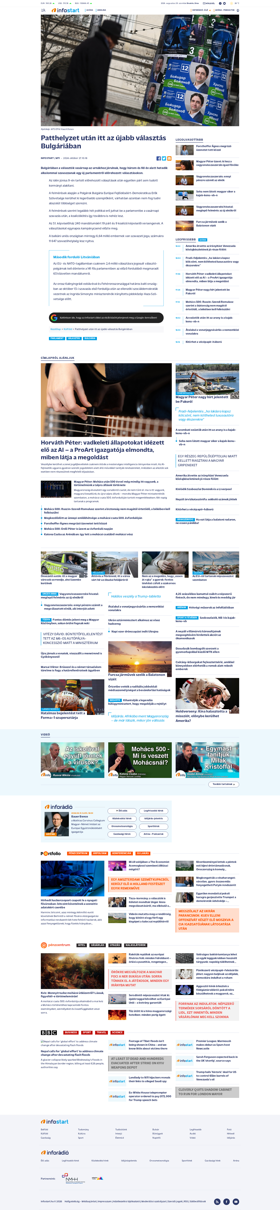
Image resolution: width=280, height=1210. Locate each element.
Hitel (81, 945)
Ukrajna (101, 10)
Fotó (229, 1130)
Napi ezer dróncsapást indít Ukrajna (134, 631)
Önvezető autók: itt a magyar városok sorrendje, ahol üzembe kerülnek (61, 580)
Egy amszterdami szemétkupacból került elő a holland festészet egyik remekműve (140, 884)
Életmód (119, 1138)
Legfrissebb (195, 1130)
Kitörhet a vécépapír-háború (194, 509)
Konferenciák (121, 853)
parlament (57, 338)
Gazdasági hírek (212, 1161)
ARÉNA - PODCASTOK (224, 10)
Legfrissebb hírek (70, 1161)
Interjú (118, 1134)
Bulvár (155, 1130)
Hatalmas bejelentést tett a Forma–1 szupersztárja (63, 716)
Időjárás (231, 1138)
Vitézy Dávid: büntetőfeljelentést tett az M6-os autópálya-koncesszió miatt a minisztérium (73, 639)
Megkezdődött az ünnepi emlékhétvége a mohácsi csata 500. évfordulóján (93, 518)
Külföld (68, 329)
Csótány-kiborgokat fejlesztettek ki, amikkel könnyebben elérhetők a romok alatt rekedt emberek (205, 666)
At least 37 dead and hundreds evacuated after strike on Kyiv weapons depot (137, 1063)
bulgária (90, 338)
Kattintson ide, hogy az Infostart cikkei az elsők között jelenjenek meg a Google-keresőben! (108, 318)
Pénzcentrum (78, 853)
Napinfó (156, 1138)
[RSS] (217, 1201)
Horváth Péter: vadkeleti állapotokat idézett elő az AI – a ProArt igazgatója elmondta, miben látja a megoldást (102, 450)
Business (71, 1032)
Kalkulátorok (136, 945)
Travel (101, 1032)
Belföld (44, 1130)
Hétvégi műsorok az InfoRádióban (211, 607)
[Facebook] (226, 1201)
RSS (186, 1201)
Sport (87, 1032)
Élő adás (123, 811)
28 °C (236, 3)
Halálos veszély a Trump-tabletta (136, 596)
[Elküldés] (169, 158)
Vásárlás (97, 945)
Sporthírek (187, 1161)
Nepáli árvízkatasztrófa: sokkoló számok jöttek (206, 499)
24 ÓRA (202, 240)
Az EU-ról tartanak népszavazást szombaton (213, 578)
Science (117, 1032)
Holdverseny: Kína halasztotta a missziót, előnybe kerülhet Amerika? (201, 716)
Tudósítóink (121, 1130)
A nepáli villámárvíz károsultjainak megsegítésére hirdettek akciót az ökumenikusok (198, 635)
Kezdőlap (56, 329)
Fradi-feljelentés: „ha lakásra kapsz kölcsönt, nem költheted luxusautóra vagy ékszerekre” (206, 415)
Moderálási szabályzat (153, 1201)
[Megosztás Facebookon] (158, 158)
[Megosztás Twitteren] (164, 158)
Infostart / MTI (50, 158)
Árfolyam (99, 853)
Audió (193, 1134)
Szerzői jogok (175, 1201)
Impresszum (104, 1201)
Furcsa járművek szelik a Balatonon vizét (136, 677)
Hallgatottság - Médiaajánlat (80, 1201)
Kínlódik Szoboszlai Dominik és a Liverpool (204, 489)
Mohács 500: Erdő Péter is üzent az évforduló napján (78, 529)
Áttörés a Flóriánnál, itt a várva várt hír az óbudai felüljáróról (110, 578)
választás (74, 338)
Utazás (115, 945)
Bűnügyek (157, 1134)
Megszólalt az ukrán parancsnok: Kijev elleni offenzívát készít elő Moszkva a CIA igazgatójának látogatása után (206, 920)
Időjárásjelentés (129, 1161)
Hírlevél (230, 1134)
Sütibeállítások (198, 1201)
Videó (193, 1138)
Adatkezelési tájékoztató (126, 1201)
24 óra (89, 10)
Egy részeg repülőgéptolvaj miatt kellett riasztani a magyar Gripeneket (207, 461)
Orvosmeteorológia (159, 1161)
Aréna (236, 1161)
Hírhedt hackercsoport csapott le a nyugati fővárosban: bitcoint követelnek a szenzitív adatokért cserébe (69, 904)
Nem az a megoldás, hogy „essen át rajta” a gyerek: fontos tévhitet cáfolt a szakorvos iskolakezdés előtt (162, 581)
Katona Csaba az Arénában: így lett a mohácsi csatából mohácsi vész (88, 534)
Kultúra (81, 1134)
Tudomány (83, 1130)
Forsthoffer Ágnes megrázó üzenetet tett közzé (75, 523)
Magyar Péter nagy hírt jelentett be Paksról (202, 399)
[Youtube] (236, 1201)
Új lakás (143, 853)
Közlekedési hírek (100, 1161)
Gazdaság (46, 1138)
